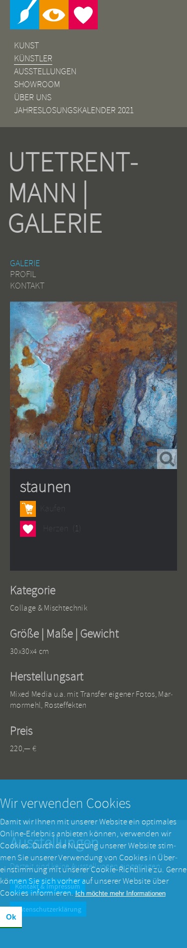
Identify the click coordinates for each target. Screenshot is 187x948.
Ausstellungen (45, 71)
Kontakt (27, 286)
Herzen (27, 530)
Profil (23, 274)
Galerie (25, 263)
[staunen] (93, 385)
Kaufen (52, 508)
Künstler (33, 58)
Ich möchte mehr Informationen (120, 893)
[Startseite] (93, 14)
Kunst (26, 45)
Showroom (37, 84)
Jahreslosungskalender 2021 (74, 110)
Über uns (32, 97)
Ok (11, 917)
